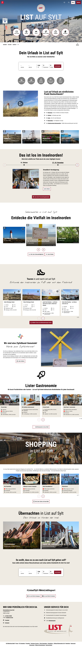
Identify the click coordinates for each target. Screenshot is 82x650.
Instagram (7, 622)
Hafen (49, 118)
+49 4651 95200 (8, 616)
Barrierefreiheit (49, 645)
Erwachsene (45, 67)
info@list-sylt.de (9, 617)
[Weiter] (77, 164)
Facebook (7, 620)
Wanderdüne (50, 120)
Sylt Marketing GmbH (10, 643)
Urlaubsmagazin (52, 620)
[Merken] (23, 229)
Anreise (22, 67)
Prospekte (28, 643)
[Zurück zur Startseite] (2, 2)
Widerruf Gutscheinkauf (40, 645)
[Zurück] (4, 164)
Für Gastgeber (22, 643)
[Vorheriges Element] (38, 249)
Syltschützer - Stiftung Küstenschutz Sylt (56, 643)
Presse (17, 643)
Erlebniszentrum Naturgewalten (54, 123)
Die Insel (9, 44)
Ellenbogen (50, 112)
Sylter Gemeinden (43, 643)
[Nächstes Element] (43, 249)
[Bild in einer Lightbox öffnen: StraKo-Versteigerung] (26, 179)
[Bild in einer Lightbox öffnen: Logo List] (58, 630)
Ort (38, 67)
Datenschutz (32, 645)
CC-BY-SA (23, 242)
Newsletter (68, 643)
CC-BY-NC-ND (57, 299)
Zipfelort (49, 115)
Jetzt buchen (57, 66)
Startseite (5, 44)
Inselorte (14, 44)
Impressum (73, 643)
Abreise (30, 67)
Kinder (51, 67)
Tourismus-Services (35, 643)
